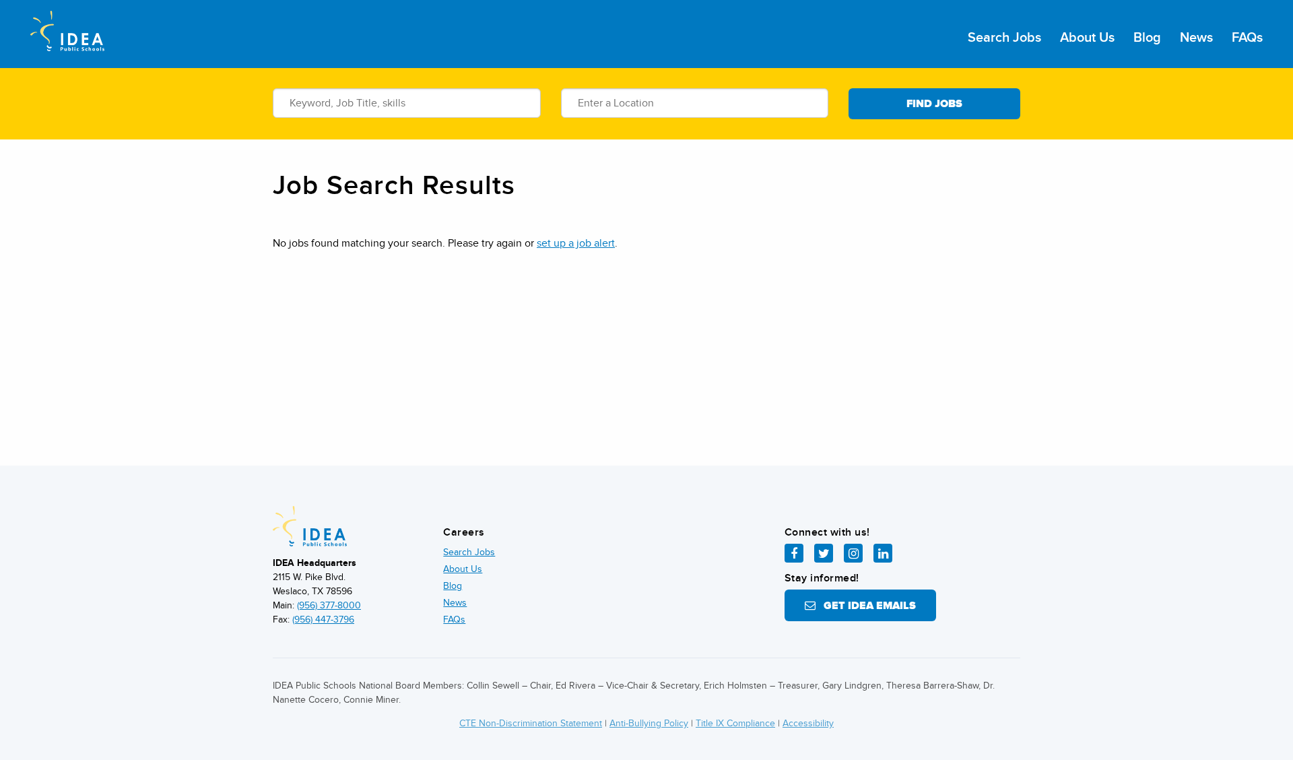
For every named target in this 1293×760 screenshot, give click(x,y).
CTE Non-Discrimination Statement (530, 723)
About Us (1087, 38)
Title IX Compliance (735, 723)
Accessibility (808, 723)
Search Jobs (1004, 38)
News (1196, 38)
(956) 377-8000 (329, 605)
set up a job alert (576, 243)
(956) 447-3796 (323, 619)
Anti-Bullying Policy (648, 723)
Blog (1147, 38)
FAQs (1247, 38)
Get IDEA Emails (866, 605)
